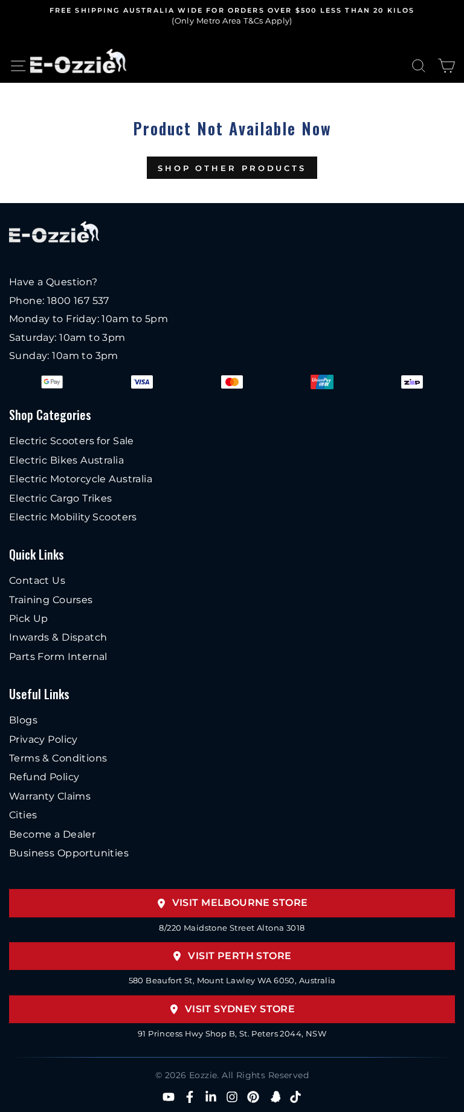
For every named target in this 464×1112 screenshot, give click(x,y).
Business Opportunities (69, 853)
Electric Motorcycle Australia (80, 479)
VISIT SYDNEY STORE (240, 1009)
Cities (23, 815)
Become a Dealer (52, 834)
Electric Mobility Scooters (73, 517)
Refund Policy (44, 777)
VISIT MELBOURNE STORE (240, 902)
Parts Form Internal (58, 656)
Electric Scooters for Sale (71, 441)
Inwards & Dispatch (58, 637)
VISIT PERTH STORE (239, 956)
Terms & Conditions (58, 758)
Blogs (23, 720)
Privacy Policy (43, 739)
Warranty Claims (50, 796)
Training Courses (51, 600)
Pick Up (28, 618)
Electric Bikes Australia (66, 460)
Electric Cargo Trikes (60, 498)
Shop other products (232, 168)
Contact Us (37, 580)
